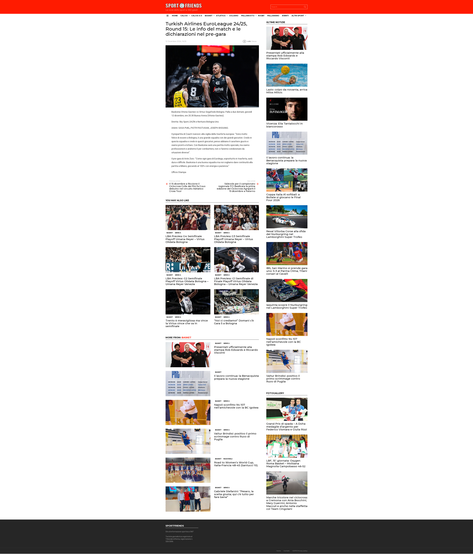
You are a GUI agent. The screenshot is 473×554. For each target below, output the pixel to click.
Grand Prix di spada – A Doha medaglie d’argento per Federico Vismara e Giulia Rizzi (286, 426)
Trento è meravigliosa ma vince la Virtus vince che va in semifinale (187, 323)
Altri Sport (298, 16)
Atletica (221, 16)
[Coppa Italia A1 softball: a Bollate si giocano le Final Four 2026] (286, 180)
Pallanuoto (247, 16)
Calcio (184, 16)
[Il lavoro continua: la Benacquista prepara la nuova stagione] (188, 383)
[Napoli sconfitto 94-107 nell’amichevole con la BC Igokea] (188, 412)
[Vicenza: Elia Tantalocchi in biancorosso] (286, 109)
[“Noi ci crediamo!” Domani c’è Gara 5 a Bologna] (236, 301)
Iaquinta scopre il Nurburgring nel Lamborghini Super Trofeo (286, 306)
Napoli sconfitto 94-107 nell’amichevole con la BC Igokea (236, 406)
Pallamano (273, 16)
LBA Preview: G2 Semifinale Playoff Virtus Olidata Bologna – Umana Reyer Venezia (187, 281)
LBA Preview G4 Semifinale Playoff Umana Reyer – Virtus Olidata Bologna (185, 239)
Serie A (178, 233)
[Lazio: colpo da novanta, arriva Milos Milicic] (286, 75)
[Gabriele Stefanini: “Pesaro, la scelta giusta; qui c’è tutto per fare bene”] (188, 499)
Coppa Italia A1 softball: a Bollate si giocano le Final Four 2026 (283, 197)
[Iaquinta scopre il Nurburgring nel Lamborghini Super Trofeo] (286, 290)
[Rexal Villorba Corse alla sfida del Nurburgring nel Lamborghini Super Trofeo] (286, 216)
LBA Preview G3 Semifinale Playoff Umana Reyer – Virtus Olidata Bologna (233, 239)
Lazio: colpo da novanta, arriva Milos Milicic (286, 91)
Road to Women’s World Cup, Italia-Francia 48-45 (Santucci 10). (236, 464)
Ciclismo (233, 16)
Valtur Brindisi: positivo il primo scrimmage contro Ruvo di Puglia (235, 436)
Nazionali (228, 459)
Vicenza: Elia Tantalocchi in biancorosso (284, 125)
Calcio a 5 (196, 16)
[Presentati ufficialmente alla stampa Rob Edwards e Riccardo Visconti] (188, 354)
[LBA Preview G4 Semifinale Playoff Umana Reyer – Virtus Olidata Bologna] (188, 217)
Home (175, 16)
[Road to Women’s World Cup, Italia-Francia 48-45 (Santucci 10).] (188, 470)
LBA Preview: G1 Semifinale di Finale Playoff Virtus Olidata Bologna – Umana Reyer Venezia (236, 281)
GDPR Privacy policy (299, 551)
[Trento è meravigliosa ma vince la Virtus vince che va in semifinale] (188, 301)
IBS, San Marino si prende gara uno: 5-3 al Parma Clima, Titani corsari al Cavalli (286, 271)
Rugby (261, 16)
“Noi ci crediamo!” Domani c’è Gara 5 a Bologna (234, 322)
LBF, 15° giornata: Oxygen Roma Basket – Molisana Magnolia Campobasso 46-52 (285, 463)
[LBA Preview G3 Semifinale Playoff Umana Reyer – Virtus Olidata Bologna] (236, 217)
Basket (208, 16)
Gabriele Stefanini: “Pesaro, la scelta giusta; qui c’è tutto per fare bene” (234, 494)
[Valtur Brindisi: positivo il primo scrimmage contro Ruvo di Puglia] (188, 441)
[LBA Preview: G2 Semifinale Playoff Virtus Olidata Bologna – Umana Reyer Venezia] (188, 259)
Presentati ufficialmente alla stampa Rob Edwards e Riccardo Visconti (236, 349)
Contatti (287, 551)
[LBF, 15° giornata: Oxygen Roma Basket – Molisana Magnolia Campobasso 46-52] (286, 446)
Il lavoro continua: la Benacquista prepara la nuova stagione (236, 377)
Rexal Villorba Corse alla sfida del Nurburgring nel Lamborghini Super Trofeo (286, 234)
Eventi (285, 16)
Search (305, 7)
